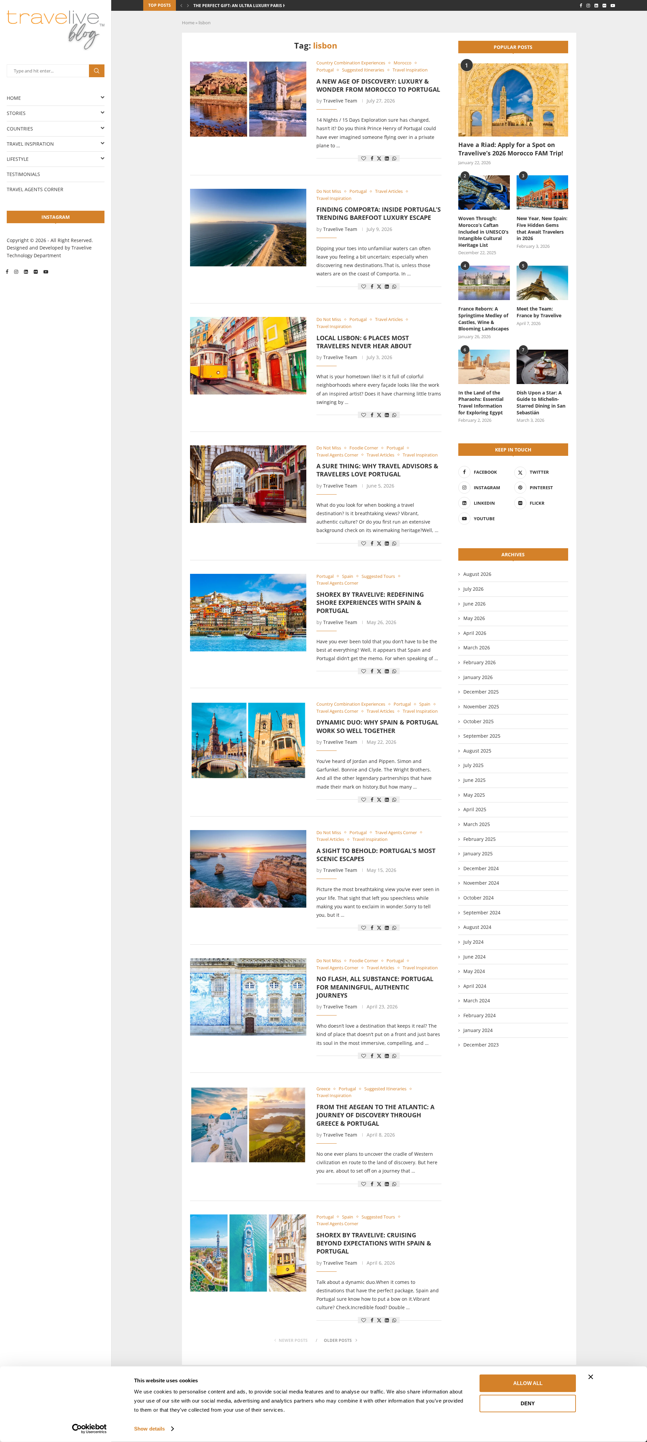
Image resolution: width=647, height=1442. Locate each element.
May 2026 (474, 618)
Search (96, 70)
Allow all (528, 1383)
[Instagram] (16, 271)
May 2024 (474, 971)
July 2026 (473, 589)
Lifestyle (18, 159)
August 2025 (477, 750)
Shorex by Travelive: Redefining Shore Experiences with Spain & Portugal (370, 602)
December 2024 (481, 868)
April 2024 (474, 986)
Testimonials (23, 174)
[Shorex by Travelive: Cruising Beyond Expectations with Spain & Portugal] (248, 1253)
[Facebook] (7, 271)
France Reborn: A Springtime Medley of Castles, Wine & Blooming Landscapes (483, 318)
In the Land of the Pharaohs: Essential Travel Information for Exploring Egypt (480, 402)
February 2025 (479, 839)
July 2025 (473, 765)
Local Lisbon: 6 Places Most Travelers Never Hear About (363, 342)
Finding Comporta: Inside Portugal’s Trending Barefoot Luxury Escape (378, 213)
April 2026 (474, 633)
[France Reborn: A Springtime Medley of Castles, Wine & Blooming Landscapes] (484, 283)
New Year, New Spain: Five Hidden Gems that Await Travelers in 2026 (542, 228)
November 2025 (481, 706)
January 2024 (478, 1030)
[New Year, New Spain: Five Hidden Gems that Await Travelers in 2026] (542, 192)
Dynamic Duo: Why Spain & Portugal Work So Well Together (377, 726)
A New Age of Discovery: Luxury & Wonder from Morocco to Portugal (378, 85)
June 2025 (474, 780)
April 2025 (474, 809)
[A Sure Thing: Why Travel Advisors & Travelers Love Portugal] (248, 484)
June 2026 (474, 603)
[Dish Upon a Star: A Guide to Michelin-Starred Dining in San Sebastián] (542, 367)
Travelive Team (340, 100)
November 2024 (481, 883)
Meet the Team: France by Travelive (539, 312)
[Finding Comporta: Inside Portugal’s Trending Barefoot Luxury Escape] (248, 227)
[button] (181, 5)
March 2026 (476, 647)
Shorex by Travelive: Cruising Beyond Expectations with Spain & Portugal (373, 1243)
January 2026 (478, 677)
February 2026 (479, 662)
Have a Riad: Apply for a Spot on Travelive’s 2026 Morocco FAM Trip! (510, 149)
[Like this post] (363, 158)
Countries (20, 128)
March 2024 (476, 1000)
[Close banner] (590, 1377)
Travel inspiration (30, 144)
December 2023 (481, 1044)
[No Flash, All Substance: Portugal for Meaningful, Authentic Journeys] (248, 997)
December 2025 (481, 691)
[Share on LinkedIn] (387, 158)
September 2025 (481, 736)
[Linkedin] (26, 271)
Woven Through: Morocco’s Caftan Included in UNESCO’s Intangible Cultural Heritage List (483, 231)
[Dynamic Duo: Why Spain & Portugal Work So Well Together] (248, 740)
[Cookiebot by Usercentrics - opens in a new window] (89, 1429)
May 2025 (474, 795)
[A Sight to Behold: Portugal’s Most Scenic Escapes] (248, 869)
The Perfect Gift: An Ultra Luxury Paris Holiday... (248, 5)
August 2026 (477, 574)
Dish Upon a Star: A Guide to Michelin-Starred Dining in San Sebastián (541, 402)
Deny (528, 1403)
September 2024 (481, 912)
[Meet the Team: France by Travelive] (542, 283)
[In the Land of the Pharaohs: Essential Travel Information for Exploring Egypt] (484, 367)
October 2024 (478, 897)
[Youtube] (45, 271)
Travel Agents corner (35, 189)
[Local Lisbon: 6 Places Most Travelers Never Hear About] (248, 355)
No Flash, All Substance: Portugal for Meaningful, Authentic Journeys (374, 987)
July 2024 (473, 942)
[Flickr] (36, 271)
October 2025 (478, 721)
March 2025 (476, 824)
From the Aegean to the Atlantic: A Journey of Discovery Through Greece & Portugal (375, 1115)
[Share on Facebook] (372, 158)
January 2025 (478, 853)
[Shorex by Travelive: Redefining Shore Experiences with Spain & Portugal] (248, 612)
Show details (149, 1429)
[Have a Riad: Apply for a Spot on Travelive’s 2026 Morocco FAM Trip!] (513, 100)
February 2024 (479, 1015)
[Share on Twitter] (379, 158)
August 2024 (477, 927)
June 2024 (474, 956)
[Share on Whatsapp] (394, 158)
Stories (16, 113)
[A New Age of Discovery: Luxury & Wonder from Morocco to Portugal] (248, 99)
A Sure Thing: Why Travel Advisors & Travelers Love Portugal (377, 470)
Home (14, 98)
